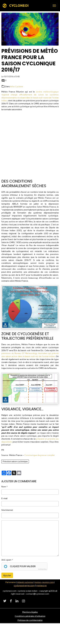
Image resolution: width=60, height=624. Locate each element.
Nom (3, 486)
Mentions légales (30, 612)
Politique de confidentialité (30, 620)
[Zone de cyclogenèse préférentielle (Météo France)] (30, 388)
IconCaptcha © (42, 569)
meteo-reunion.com (44, 582)
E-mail (4, 498)
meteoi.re (41, 585)
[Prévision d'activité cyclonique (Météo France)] (30, 307)
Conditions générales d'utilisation (30, 616)
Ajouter (7, 575)
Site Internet (7, 510)
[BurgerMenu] (54, 5)
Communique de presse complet (39, 455)
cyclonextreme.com (24, 585)
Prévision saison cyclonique (15, 461)
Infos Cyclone (16, 86)
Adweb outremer (25, 582)
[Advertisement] (30, 146)
